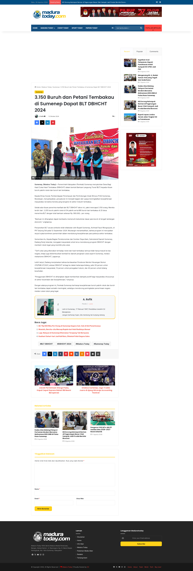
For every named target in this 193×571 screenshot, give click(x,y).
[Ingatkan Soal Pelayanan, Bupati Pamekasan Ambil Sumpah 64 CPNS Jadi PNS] (130, 63)
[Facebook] (37, 122)
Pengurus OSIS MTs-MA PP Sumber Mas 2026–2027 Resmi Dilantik (101, 429)
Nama (37, 489)
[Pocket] (87, 354)
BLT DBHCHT (47, 344)
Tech (151, 567)
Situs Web (80, 498)
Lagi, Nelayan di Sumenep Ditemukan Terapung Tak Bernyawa (64, 333)
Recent (127, 51)
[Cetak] (98, 354)
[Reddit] (71, 354)
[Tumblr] (60, 354)
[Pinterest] (53, 122)
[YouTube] (38, 554)
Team (141, 567)
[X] (42, 122)
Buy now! (158, 567)
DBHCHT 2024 (64, 344)
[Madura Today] (51, 14)
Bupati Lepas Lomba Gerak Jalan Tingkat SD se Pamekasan (147, 116)
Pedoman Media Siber (85, 551)
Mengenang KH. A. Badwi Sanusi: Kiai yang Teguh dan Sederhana (148, 77)
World (146, 567)
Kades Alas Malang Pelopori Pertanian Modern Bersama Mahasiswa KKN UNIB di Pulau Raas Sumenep (46, 433)
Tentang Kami (82, 558)
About (135, 567)
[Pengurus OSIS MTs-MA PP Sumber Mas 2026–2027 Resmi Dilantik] (102, 418)
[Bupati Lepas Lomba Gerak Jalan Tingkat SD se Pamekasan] (130, 117)
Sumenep (56, 87)
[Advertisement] (96, 39)
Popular (140, 51)
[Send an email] (44, 116)
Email (37, 498)
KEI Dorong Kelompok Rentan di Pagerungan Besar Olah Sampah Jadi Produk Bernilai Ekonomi (94, 2)
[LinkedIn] (47, 122)
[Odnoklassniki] (82, 354)
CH (88, 567)
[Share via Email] (92, 354)
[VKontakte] (76, 354)
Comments (154, 51)
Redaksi (80, 554)
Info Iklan (80, 544)
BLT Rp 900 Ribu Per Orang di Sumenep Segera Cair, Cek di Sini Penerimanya (70, 326)
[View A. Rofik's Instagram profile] (58, 310)
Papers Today (92, 28)
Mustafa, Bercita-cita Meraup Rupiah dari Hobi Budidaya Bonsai (64, 329)
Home (35, 28)
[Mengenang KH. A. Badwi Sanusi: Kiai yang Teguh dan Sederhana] (130, 77)
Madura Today (47, 28)
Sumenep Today (102, 344)
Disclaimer (81, 537)
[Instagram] (40, 554)
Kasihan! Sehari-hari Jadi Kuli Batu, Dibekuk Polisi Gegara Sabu (64, 336)
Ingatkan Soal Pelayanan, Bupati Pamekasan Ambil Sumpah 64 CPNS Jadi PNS (147, 64)
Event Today (63, 28)
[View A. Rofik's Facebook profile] (58, 304)
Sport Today (77, 28)
